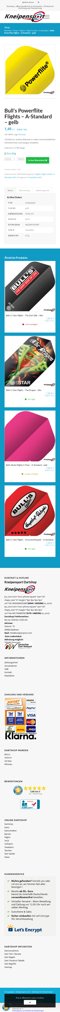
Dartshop (10, 6)
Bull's (15, 177)
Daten (10, 190)
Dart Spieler (9, 853)
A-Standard (43, 30)
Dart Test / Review (12, 954)
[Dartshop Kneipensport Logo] (24, 17)
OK (30, 1002)
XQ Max (8, 761)
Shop (7, 27)
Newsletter (9, 675)
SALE (6, 840)
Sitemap (8, 967)
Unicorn (8, 757)
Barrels (7, 834)
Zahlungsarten (11, 662)
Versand (21, 134)
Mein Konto (29, 2)
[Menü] (45, 17)
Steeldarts (9, 847)
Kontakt (8, 672)
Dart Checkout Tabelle (14, 960)
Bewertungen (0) (42, 190)
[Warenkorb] (38, 2)
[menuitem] (28, 2)
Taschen (8, 850)
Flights (22, 30)
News (7, 857)
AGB (6, 669)
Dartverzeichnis (11, 950)
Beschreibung (24, 190)
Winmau (8, 764)
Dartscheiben (10, 830)
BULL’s (7, 754)
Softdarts (8, 843)
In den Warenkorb (36, 160)
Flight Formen (32, 30)
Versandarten (10, 665)
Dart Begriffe (10, 963)
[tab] (10, 190)
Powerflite (32, 177)
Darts (6, 827)
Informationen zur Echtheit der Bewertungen (28, 1011)
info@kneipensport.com (21, 633)
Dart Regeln (9, 957)
